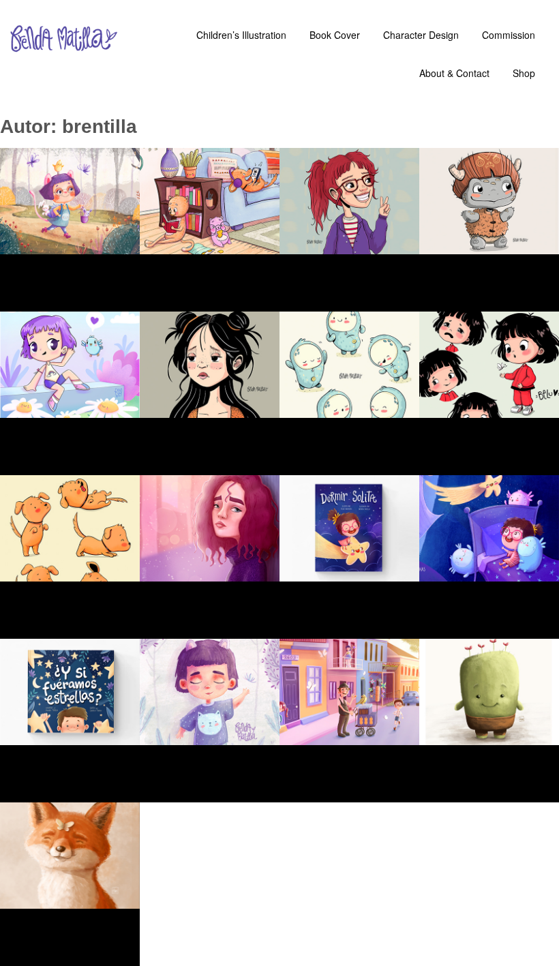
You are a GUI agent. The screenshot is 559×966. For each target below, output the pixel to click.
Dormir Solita (495, 590)
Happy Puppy (70, 601)
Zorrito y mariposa (62, 911)
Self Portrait (355, 263)
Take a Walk (66, 274)
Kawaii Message (57, 421)
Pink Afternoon (205, 584)
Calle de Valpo (338, 748)
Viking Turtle (493, 263)
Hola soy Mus (493, 754)
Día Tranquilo (214, 754)
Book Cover (68, 765)
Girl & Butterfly (482, 421)
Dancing (335, 437)
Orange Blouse (195, 421)
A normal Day (212, 274)
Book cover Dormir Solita (355, 584)
